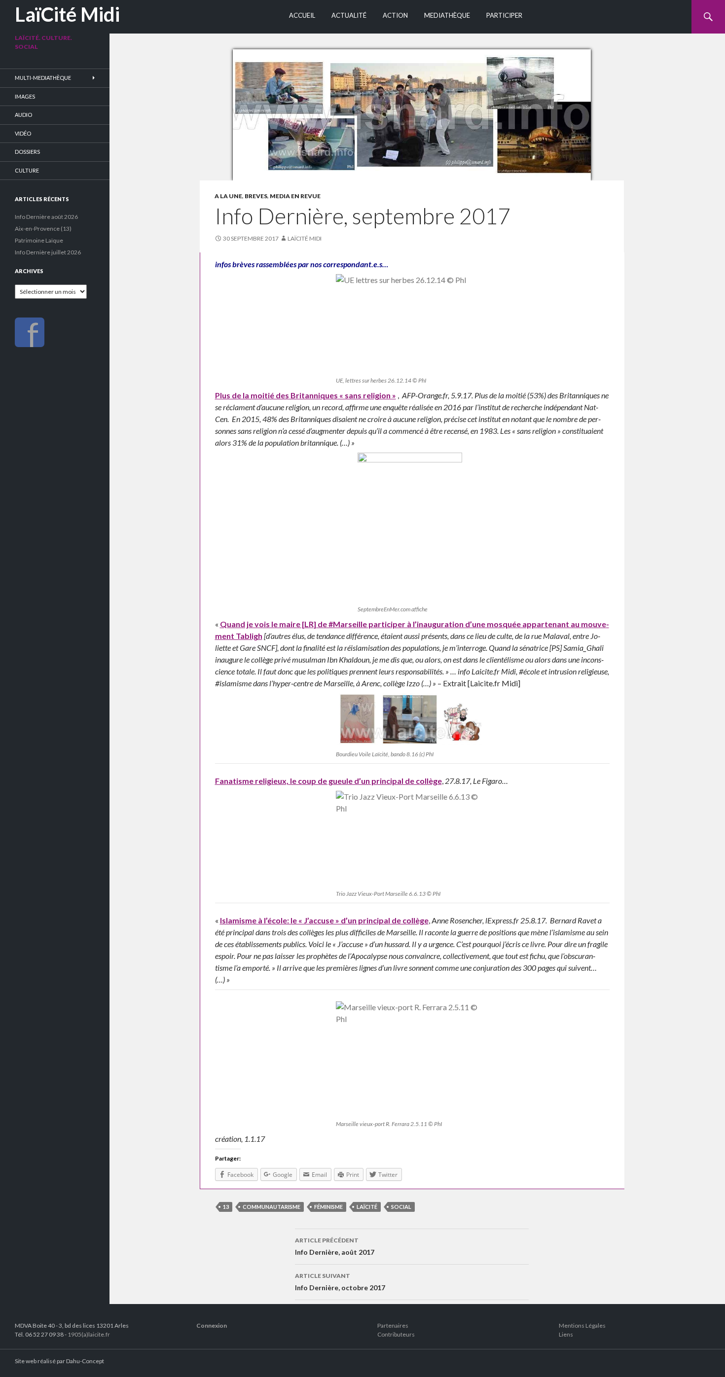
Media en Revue (295, 196)
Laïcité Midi (305, 238)
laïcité (367, 1206)
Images (25, 96)
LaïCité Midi (67, 14)
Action (395, 15)
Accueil (302, 15)
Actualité (348, 15)
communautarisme (271, 1206)
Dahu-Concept (85, 1361)
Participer (504, 15)
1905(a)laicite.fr (89, 1334)
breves (256, 196)
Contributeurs (396, 1334)
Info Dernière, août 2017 (334, 1246)
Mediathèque (447, 15)
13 (226, 1206)
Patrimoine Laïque (39, 240)
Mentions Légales (582, 1325)
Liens (566, 1334)
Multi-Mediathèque (43, 77)
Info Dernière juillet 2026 (48, 252)
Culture (27, 170)
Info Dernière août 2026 (46, 216)
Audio (23, 114)
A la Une (228, 196)
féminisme (328, 1206)
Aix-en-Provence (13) (43, 228)
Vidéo (23, 133)
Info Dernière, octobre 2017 (340, 1282)
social (401, 1206)
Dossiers (27, 151)
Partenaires (392, 1325)
